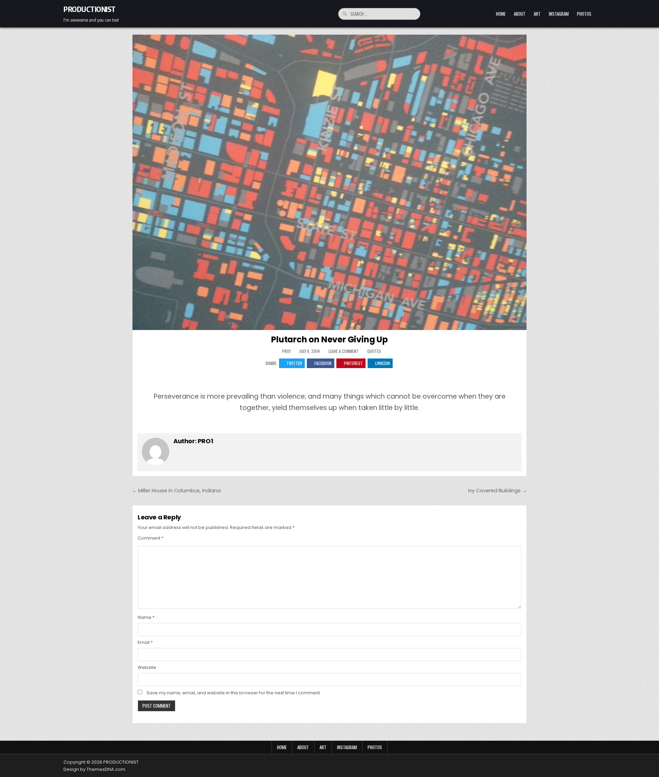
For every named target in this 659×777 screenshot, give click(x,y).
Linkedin (382, 363)
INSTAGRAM (559, 13)
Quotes (374, 351)
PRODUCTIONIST (89, 9)
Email (145, 642)
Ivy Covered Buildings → (497, 490)
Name (146, 617)
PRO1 (286, 351)
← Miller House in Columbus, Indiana (176, 490)
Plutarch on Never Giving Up (329, 339)
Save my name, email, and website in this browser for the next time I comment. (234, 693)
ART (537, 13)
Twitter (294, 363)
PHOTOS (584, 13)
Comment (150, 538)
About (519, 13)
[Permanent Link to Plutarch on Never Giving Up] (329, 182)
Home (501, 13)
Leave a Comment (343, 351)
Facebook (323, 363)
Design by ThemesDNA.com (94, 769)
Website (147, 667)
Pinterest (353, 363)
